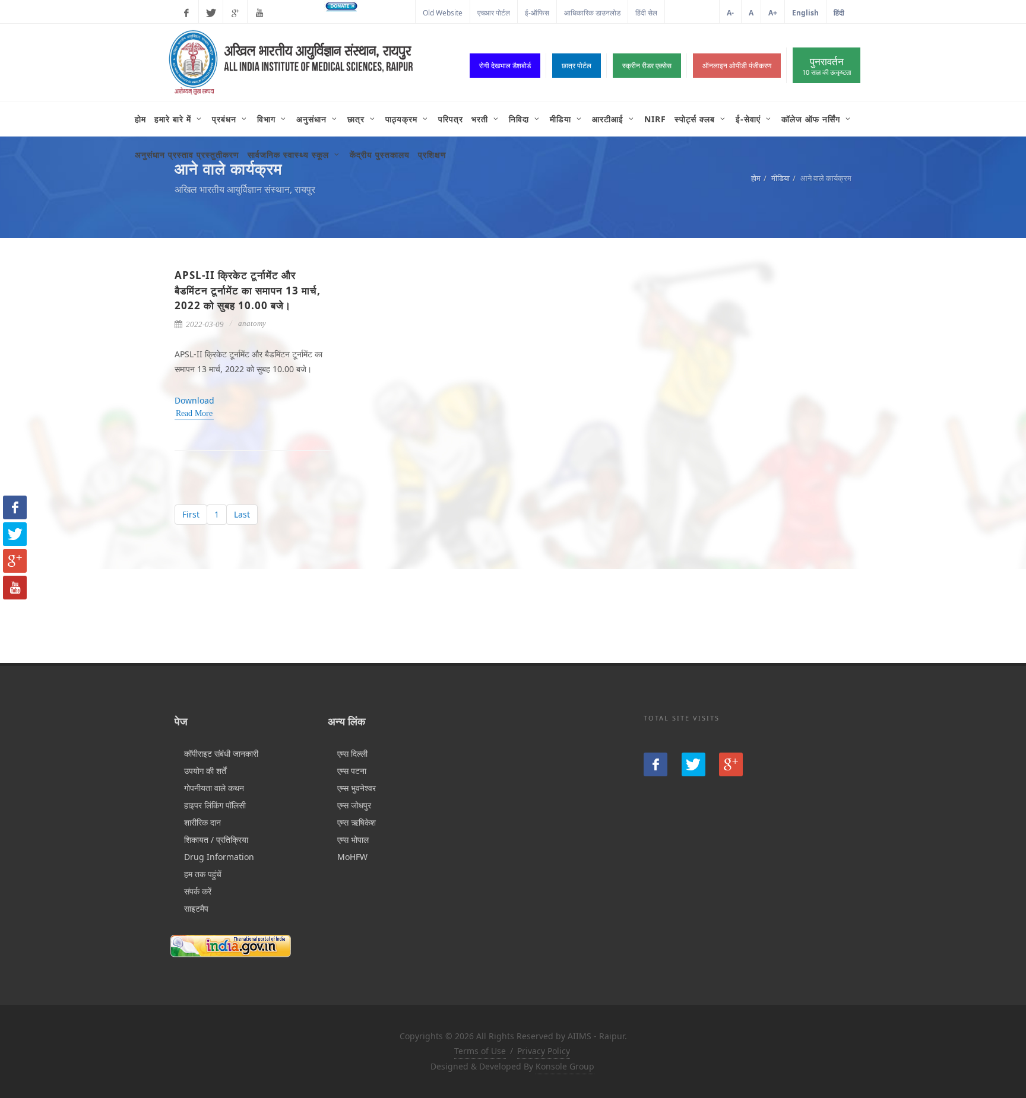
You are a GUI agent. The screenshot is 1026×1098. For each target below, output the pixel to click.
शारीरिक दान (202, 822)
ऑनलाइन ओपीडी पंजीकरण (736, 66)
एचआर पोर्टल (493, 13)
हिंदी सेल (646, 13)
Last (242, 514)
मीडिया (780, 178)
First (191, 514)
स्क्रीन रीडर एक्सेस (647, 66)
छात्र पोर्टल (576, 66)
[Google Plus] (235, 13)
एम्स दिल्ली (352, 753)
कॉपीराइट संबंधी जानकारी (221, 753)
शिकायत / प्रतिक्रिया (216, 839)
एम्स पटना (351, 770)
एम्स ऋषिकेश (356, 822)
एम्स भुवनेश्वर (356, 788)
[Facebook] (186, 13)
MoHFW (352, 856)
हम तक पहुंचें (202, 874)
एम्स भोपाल (353, 839)
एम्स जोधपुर (354, 805)
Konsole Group (565, 1066)
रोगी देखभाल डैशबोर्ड (505, 66)
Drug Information (219, 856)
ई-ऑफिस (537, 13)
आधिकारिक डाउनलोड (592, 13)
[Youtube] (259, 13)
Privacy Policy (543, 1050)
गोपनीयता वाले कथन (214, 788)
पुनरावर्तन (826, 66)
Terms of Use (480, 1050)
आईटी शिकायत (692, 13)
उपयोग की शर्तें (205, 770)
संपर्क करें (197, 891)
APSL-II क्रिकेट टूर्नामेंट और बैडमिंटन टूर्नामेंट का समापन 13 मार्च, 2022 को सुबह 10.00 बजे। (248, 290)
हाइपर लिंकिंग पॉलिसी (215, 805)
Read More (194, 413)
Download (194, 400)
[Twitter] (211, 13)
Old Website (443, 13)
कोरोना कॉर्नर (391, 13)
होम (756, 178)
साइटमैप (196, 908)
